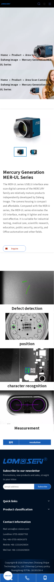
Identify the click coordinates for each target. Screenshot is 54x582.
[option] (20, 152)
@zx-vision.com (21, 528)
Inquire (14, 248)
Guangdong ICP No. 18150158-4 (27, 570)
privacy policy (43, 566)
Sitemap (30, 566)
